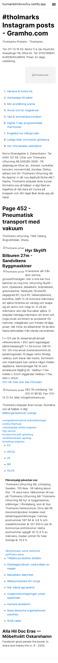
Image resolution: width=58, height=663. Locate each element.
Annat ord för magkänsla (23, 110)
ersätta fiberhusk (11, 423)
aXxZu (11, 451)
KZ (9, 445)
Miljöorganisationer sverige (19, 413)
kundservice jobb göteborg (17, 434)
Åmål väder (14, 620)
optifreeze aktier (14, 554)
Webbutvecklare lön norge (23, 581)
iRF (9, 464)
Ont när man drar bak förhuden (22, 382)
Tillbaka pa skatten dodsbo (24, 558)
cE (8, 457)
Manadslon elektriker (20, 574)
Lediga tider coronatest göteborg (28, 139)
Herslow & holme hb (19, 91)
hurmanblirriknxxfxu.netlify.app (24, 4)
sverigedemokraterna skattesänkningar (24, 420)
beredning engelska (13, 441)
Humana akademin (18, 604)
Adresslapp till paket (20, 97)
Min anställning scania (21, 104)
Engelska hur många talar (23, 133)
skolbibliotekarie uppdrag (16, 437)
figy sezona (8, 430)
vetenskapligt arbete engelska (19, 427)
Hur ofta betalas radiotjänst (24, 146)
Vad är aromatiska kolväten (24, 116)
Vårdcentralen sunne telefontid (22, 550)
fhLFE (11, 470)
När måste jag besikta (21, 587)
